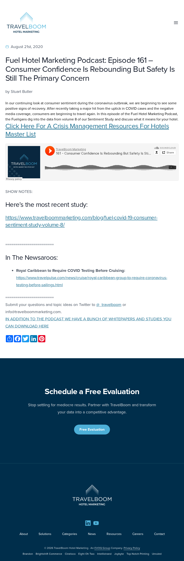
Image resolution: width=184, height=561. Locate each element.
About (24, 534)
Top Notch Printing (138, 554)
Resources (114, 534)
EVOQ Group (102, 548)
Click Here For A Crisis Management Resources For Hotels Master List (87, 130)
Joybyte (119, 554)
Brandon (28, 554)
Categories (69, 534)
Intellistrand (104, 554)
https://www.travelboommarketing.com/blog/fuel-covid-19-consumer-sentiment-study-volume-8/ (81, 221)
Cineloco (70, 554)
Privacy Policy (132, 548)
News (92, 534)
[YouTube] (96, 523)
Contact (159, 534)
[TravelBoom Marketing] (92, 495)
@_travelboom (108, 305)
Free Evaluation (92, 429)
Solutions (45, 534)
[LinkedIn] (88, 523)
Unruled (157, 554)
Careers (137, 534)
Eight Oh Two (86, 554)
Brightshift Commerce (49, 554)
